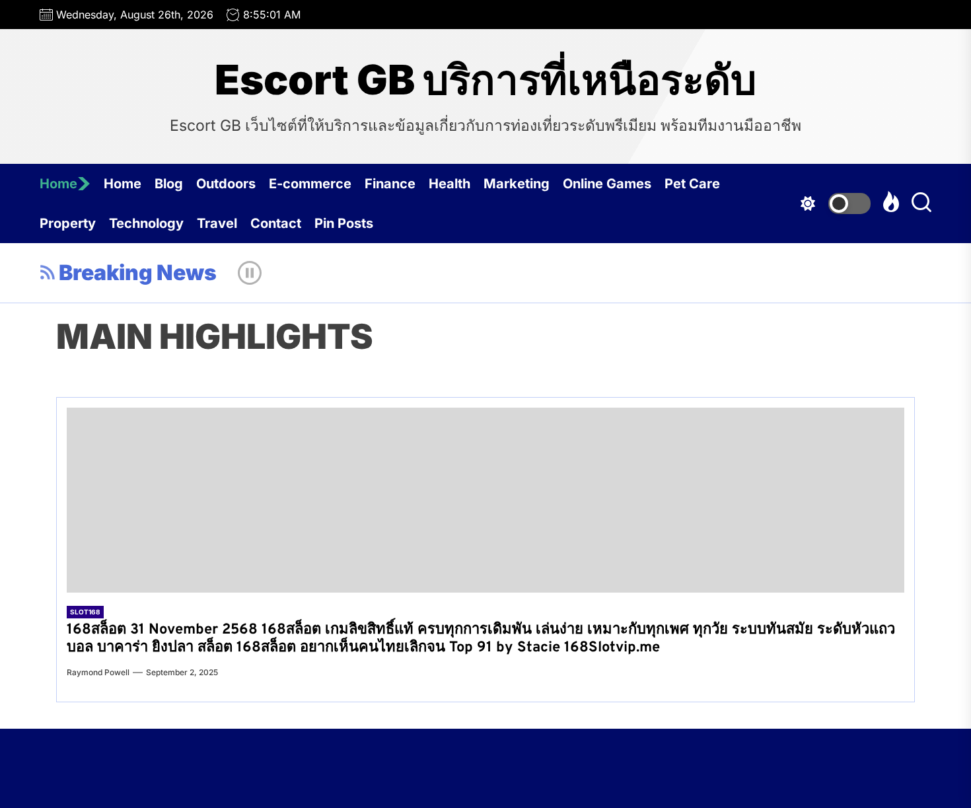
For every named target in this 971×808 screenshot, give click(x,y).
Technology (146, 223)
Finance (390, 184)
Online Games (607, 184)
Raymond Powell (98, 672)
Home (58, 184)
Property (68, 223)
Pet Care (692, 184)
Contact (275, 223)
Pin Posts (343, 223)
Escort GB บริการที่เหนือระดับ (485, 79)
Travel (217, 223)
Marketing (517, 184)
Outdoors (226, 184)
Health (449, 184)
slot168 (85, 612)
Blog (169, 184)
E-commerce (310, 184)
